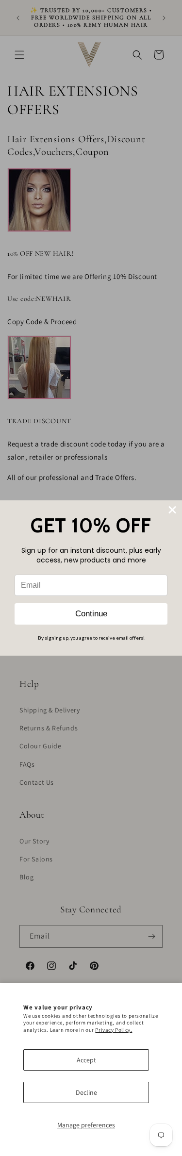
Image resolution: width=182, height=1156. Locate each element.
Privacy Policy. (113, 1029)
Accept (86, 1060)
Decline (86, 1092)
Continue (91, 613)
